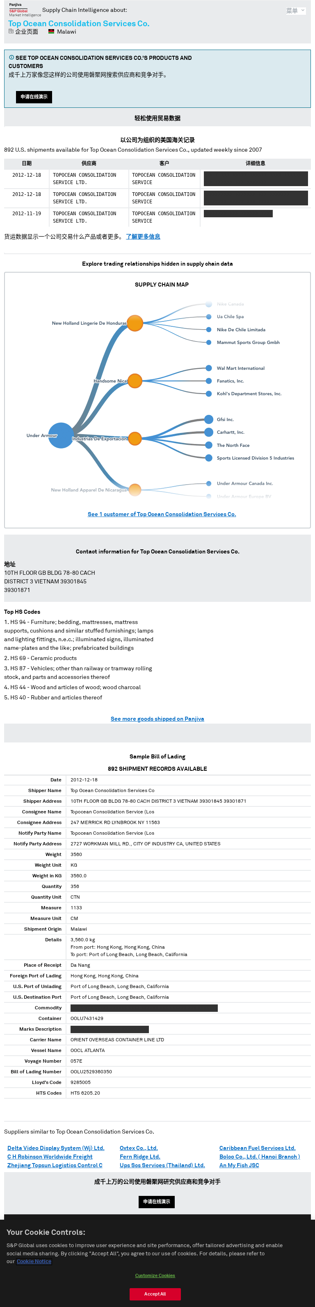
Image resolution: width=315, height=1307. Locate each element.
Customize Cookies (155, 1275)
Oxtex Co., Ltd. (139, 1148)
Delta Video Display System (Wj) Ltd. (56, 1148)
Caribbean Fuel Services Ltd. (257, 1148)
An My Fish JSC (239, 1165)
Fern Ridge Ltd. (140, 1157)
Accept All (155, 1294)
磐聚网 (25, 10)
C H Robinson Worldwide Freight (50, 1157)
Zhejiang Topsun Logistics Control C (55, 1165)
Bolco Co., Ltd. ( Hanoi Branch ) (259, 1157)
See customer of (162, 514)
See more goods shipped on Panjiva (157, 719)
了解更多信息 (143, 237)
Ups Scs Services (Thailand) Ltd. (162, 1165)
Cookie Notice (34, 1261)
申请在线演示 (34, 97)
